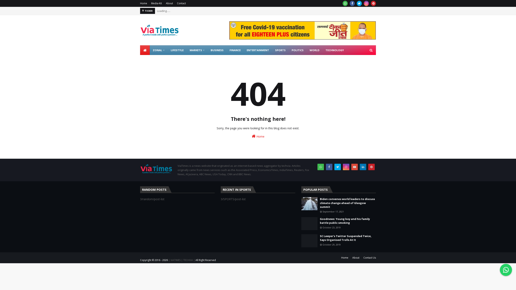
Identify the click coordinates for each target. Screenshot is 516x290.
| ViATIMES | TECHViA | (181, 260)
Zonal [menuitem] (157, 50)
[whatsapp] (345, 3)
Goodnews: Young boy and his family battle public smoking (345, 221)
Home (143, 3)
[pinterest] (373, 3)
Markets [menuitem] (196, 50)
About (169, 3)
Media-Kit (156, 3)
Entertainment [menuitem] (258, 50)
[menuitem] (145, 50)
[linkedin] (363, 167)
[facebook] (352, 3)
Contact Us (369, 257)
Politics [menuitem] (298, 50)
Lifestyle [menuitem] (177, 50)
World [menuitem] (314, 50)
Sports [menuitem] (280, 50)
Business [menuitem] (217, 50)
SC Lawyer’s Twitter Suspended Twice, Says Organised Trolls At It (345, 238)
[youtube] (354, 167)
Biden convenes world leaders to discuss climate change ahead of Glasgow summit (347, 203)
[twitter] (359, 3)
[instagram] (366, 3)
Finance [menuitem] (235, 50)
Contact (181, 3)
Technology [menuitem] (335, 50)
